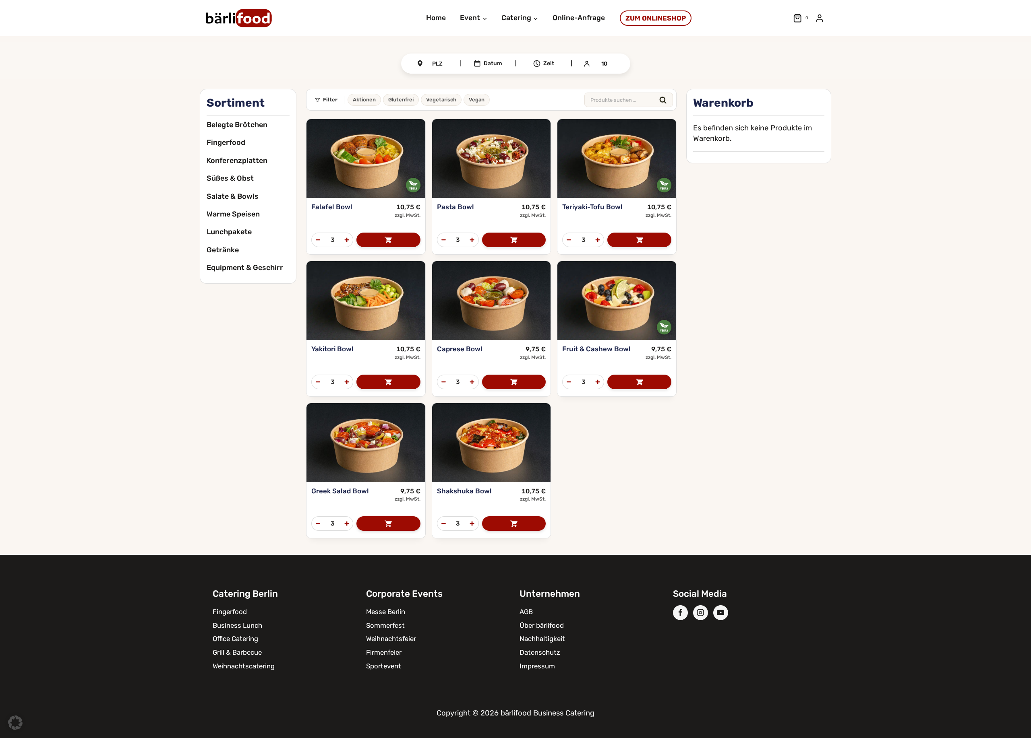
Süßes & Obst (230, 178)
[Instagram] (700, 612)
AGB (526, 612)
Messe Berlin (385, 612)
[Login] (819, 18)
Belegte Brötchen (237, 124)
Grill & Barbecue (237, 652)
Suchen (663, 100)
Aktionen (364, 100)
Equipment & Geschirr (245, 267)
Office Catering (235, 639)
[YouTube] (720, 612)
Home (436, 18)
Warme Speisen (233, 214)
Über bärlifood (542, 625)
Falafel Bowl (331, 207)
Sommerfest (385, 625)
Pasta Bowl (455, 207)
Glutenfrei (401, 100)
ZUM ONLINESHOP (655, 18)
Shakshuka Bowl (464, 491)
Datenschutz (540, 652)
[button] (15, 722)
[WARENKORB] (388, 240)
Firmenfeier (384, 652)
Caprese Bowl (459, 349)
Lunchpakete (229, 231)
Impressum (537, 666)
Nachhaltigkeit (542, 639)
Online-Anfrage (579, 18)
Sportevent (383, 666)
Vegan (476, 100)
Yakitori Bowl (332, 349)
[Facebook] (680, 612)
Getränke (223, 249)
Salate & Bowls (233, 196)
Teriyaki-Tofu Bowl (592, 207)
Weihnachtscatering (244, 666)
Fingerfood (226, 142)
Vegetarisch (441, 100)
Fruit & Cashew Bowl (596, 349)
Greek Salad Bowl (340, 491)
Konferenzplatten (237, 160)
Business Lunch (237, 625)
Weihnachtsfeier (391, 639)
